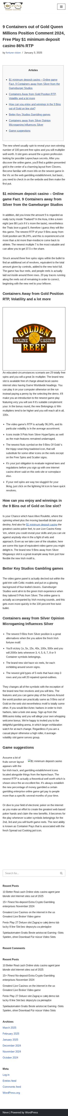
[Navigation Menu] (61, 7)
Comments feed (12, 1086)
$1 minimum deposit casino (41, 524)
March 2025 (9, 1027)
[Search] (61, 873)
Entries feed (9, 1080)
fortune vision (13, 52)
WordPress (31, 1112)
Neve (6, 1112)
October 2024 (10, 1057)
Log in (6, 1074)
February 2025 (11, 1033)
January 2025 (10, 1039)
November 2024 (12, 1051)
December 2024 (12, 1045)
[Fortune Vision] (13, 6)
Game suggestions (20, 130)
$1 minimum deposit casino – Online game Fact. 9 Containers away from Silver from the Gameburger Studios (34, 84)
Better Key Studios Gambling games (29, 114)
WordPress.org (11, 1092)
